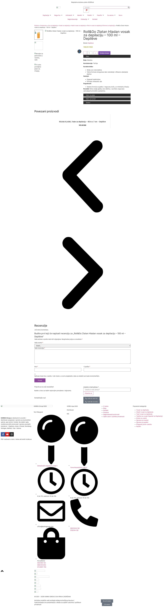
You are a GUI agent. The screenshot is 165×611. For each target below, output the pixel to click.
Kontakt (94, 19)
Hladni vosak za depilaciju (78, 25)
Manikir (79, 15)
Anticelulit (69, 15)
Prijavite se (88, 393)
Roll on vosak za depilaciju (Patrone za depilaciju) (101, 25)
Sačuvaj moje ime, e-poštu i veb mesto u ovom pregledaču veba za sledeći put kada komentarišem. (67, 376)
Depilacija (46, 15)
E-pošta (87, 366)
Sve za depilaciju (53, 25)
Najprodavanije (72, 19)
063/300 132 (41, 563)
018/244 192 (74, 530)
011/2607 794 (41, 567)
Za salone (110, 15)
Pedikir (89, 15)
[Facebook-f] (3, 434)
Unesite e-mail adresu (91, 387)
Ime (36, 366)
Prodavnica (43, 25)
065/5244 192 (75, 528)
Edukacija (84, 19)
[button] (79, 51)
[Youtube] (7, 434)
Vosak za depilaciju (64, 25)
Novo (120, 15)
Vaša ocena (38, 342)
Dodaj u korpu (104, 53)
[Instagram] (11, 434)
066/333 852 (41, 565)
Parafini (99, 15)
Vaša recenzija (39, 348)
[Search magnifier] (128, 7)
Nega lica (57, 15)
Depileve (91, 43)
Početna (36, 25)
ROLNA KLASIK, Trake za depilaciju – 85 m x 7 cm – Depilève (82, 122)
